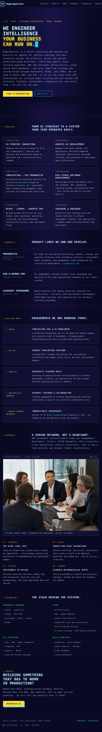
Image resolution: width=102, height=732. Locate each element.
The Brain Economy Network (55, 415)
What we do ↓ (43, 94)
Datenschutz (93, 721)
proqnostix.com (22, 185)
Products (55, 4)
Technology (86, 4)
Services (44, 4)
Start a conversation (17, 94)
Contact (98, 4)
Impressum (81, 721)
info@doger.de (13, 704)
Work (65, 4)
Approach (74, 4)
